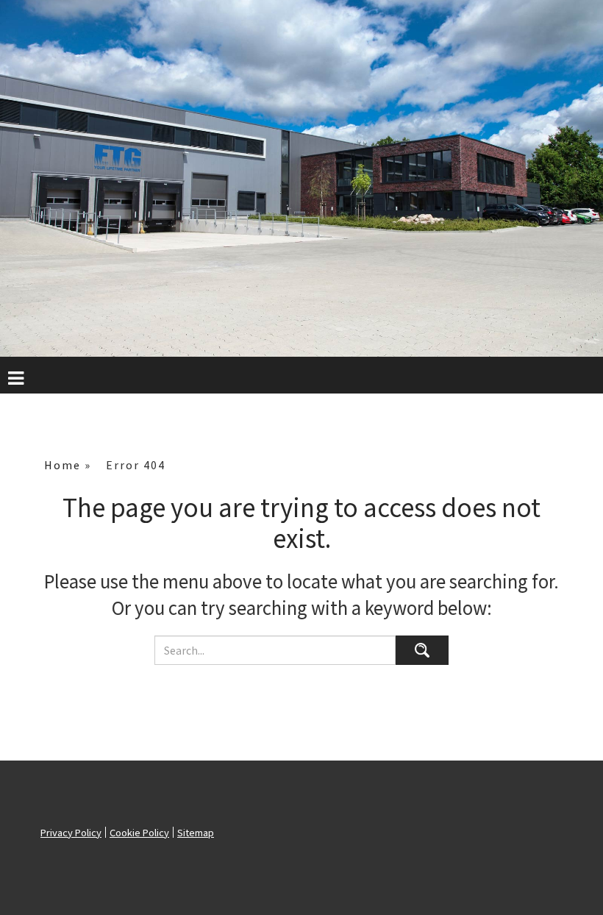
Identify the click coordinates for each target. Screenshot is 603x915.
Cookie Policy (139, 833)
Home (62, 465)
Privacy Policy (70, 833)
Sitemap (195, 833)
